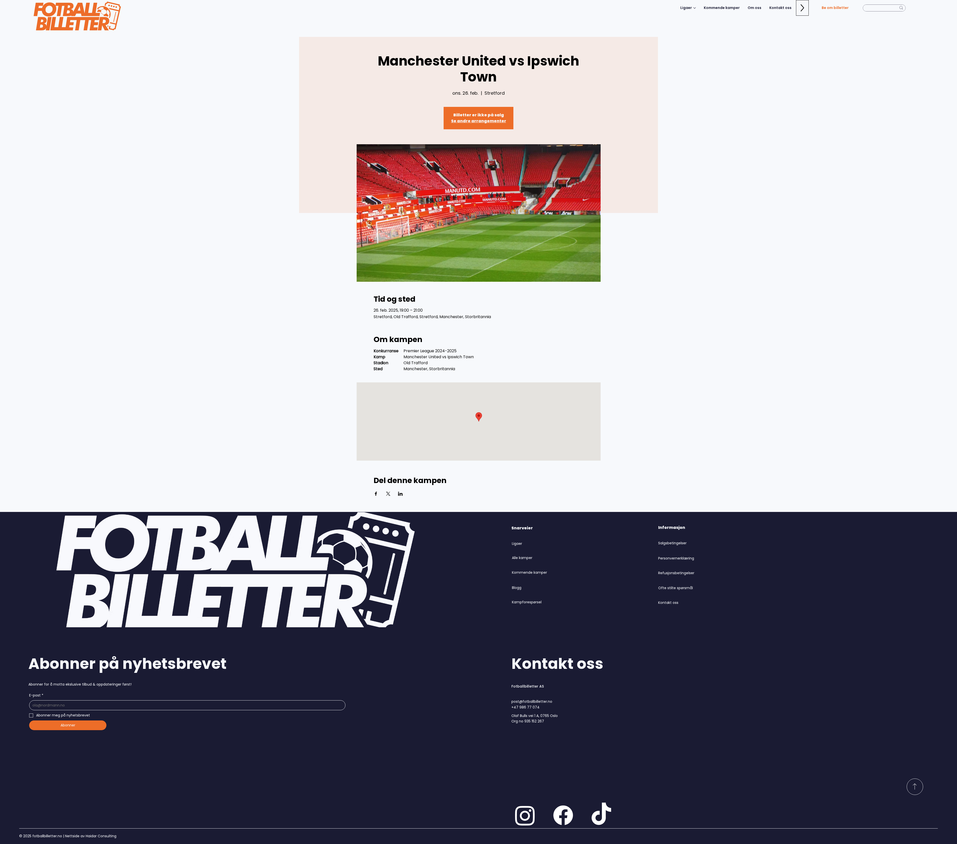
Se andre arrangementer (478, 121)
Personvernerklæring (676, 558)
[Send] (915, 786)
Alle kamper (522, 557)
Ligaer (517, 543)
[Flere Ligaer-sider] (694, 8)
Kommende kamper (529, 572)
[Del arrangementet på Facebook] (376, 494)
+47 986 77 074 (525, 707)
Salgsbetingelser (672, 543)
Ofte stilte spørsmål (675, 587)
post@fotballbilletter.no (531, 701)
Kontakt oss (668, 602)
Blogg (516, 587)
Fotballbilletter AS (527, 686)
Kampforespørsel (527, 602)
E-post (36, 695)
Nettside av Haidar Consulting (90, 836)
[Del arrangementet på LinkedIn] (400, 494)
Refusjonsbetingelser (676, 572)
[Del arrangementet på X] (388, 494)
